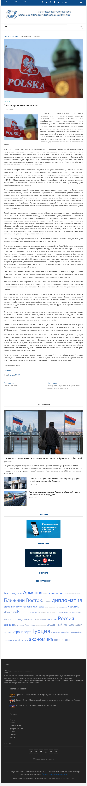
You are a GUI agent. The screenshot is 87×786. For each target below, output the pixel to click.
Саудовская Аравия (22, 625)
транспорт (22, 632)
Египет (46, 607)
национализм (25, 619)
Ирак (7, 612)
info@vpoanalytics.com (44, 759)
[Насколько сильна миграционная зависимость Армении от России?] (43, 432)
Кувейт (53, 612)
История (7, 101)
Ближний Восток (23, 600)
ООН (37, 619)
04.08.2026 (33, 498)
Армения (32, 592)
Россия (66, 618)
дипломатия (67, 600)
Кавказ (23, 612)
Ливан (69, 612)
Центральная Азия (74, 632)
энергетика (61, 640)
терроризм (9, 632)
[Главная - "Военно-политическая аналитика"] (39, 10)
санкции (9, 624)
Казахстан (33, 612)
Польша (11, 375)
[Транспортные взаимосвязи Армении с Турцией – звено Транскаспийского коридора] (15, 498)
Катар (44, 612)
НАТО (9, 619)
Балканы (13, 732)
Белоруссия (69, 593)
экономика (41, 639)
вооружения (46, 601)
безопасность (57, 593)
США (78, 624)
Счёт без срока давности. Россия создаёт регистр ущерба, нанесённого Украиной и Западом (55, 479)
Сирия (33, 625)
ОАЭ (34, 619)
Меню (6, 27)
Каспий (40, 612)
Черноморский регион (16, 640)
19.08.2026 (33, 484)
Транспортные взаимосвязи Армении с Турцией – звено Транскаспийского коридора (54, 493)
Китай (49, 612)
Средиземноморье (41, 625)
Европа (12, 737)
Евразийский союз (14, 607)
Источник (8, 370)
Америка (13, 734)
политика (52, 619)
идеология (64, 607)
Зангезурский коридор (55, 607)
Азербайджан (13, 593)
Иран (13, 612)
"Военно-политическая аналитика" (54, 774)
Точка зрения (43, 404)
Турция (40, 631)
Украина (55, 632)
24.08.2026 (8, 461)
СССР (17, 375)
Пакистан (43, 619)
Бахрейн (45, 593)
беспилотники (77, 593)
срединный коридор (61, 624)
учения (63, 632)
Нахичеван (14, 619)
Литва (73, 612)
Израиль (73, 606)
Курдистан (62, 612)
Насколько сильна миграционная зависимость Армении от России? (43, 458)
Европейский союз (34, 607)
